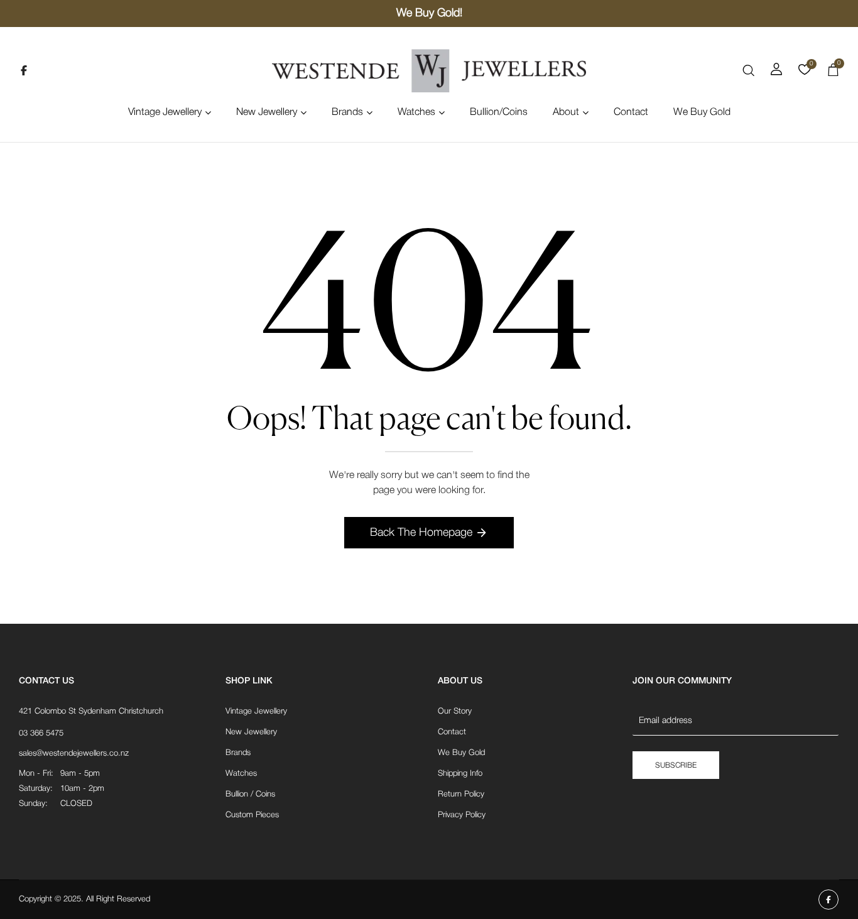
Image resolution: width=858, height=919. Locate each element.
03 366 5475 (41, 733)
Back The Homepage (421, 533)
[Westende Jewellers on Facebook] (24, 70)
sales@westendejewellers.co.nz (74, 753)
